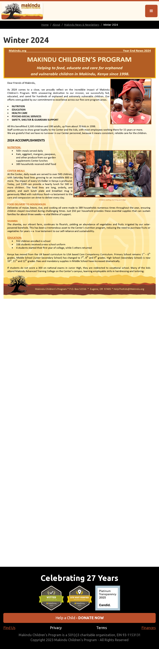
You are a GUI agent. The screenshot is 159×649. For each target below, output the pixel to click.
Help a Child (79, 618)
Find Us (9, 628)
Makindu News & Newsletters (81, 24)
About (56, 24)
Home (45, 24)
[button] (151, 11)
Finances (148, 628)
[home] (22, 11)
